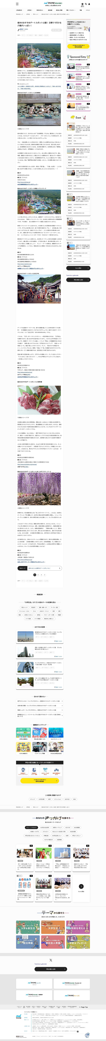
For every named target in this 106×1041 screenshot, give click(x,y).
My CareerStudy (47, 1022)
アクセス (38, 1036)
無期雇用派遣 (82, 1027)
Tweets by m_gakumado (72, 275)
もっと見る (78, 268)
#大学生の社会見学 (44, 827)
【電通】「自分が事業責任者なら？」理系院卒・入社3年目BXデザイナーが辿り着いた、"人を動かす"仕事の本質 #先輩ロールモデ (83, 174)
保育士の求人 (76, 1027)
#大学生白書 (41, 799)
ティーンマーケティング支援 (70, 1019)
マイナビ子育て (75, 1021)
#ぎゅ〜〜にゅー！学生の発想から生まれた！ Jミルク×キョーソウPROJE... (43, 865)
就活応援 (50, 10)
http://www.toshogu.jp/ (24, 182)
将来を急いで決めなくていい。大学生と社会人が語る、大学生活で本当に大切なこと (83, 88)
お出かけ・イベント (44, 611)
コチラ (28, 266)
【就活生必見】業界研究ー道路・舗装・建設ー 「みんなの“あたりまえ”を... (82, 98)
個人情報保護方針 (60, 1036)
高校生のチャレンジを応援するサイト (57, 1019)
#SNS (74, 799)
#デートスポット (39, 652)
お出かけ (40, 35)
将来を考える (40, 10)
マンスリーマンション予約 (83, 1022)
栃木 (36, 35)
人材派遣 (34, 1026)
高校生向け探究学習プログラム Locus (47, 1017)
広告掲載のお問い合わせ (52, 1007)
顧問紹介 (42, 1027)
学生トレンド (35, 14)
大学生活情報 (79, 1019)
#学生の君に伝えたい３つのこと (32, 835)
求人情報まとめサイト (36, 1019)
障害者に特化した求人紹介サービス (52, 1015)
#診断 (67, 835)
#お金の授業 (73, 831)
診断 (59, 611)
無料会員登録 (39, 780)
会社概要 (33, 1036)
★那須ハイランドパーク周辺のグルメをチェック (30, 268)
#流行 (49, 799)
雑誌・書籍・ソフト (44, 1021)
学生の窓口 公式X (78, 279)
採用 (49, 1036)
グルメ (34, 611)
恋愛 (54, 611)
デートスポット (30, 35)
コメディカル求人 (61, 1027)
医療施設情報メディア (62, 1022)
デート (23, 35)
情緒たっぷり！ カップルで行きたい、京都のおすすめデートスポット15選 (37, 710)
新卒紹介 (55, 1026)
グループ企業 (54, 1036)
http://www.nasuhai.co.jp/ (25, 263)
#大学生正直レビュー (57, 835)
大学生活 (29, 10)
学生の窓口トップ (19, 14)
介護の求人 (34, 1028)
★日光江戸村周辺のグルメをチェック (27, 377)
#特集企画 (46, 835)
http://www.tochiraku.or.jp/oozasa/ (27, 464)
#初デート (52, 652)
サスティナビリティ (44, 1036)
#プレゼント (46, 831)
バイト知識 (28, 618)
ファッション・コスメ (24, 611)
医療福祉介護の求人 (78, 1015)
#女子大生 (67, 799)
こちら (26, 466)
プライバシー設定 (58, 1007)
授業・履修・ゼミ (43, 607)
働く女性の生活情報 (36, 1021)
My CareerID (54, 1022)
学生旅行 (33, 607)
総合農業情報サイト (67, 1021)
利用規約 (24, 1007)
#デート (46, 652)
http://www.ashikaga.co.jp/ (25, 559)
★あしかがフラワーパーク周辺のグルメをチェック (31, 562)
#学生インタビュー (76, 835)
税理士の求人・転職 (36, 1027)
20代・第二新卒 (50, 1026)
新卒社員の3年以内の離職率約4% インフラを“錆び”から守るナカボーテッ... (82, 68)
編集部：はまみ (24, 29)
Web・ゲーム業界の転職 (41, 1026)
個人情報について (28, 1007)
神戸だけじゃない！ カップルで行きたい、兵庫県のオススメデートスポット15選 (38, 701)
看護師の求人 (54, 1027)
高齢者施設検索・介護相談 (53, 1023)
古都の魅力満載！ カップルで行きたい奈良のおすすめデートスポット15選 (37, 705)
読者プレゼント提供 (44, 1007)
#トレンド (32, 799)
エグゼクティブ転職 (70, 1026)
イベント (88, 10)
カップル (46, 35)
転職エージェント (62, 1026)
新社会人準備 (59, 10)
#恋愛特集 (59, 839)
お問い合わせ (33, 1007)
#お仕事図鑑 (77, 827)
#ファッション (57, 799)
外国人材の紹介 (49, 1028)
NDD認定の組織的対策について (72, 1007)
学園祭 (59, 614)
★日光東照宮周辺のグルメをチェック (27, 184)
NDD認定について (64, 1007)
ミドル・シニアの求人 (40, 1015)
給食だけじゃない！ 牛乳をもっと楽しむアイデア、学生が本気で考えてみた (81, 865)
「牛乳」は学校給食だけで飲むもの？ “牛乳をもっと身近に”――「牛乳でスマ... (62, 865)
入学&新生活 (19, 10)
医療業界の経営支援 (41, 1028)
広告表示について (38, 1007)
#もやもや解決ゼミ (48, 839)
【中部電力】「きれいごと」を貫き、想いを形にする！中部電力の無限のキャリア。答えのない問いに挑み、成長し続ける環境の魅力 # (83, 128)
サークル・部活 (54, 607)
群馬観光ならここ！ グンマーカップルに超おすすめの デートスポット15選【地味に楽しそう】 (39, 715)
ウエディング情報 (53, 1021)
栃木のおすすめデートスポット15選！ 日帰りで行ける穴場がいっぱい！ (56, 14)
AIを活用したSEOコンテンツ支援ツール (39, 1023)
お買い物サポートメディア (72, 1022)
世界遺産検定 (59, 1021)
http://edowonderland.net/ (25, 372)
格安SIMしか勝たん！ (49, 618)
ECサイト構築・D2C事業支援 (37, 1022)
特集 (81, 10)
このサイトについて (19, 1007)
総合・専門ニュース (45, 1019)
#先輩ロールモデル (34, 831)
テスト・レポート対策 (49, 614)
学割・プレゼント (70, 10)
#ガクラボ (67, 827)
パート (33, 1015)
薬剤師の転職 (48, 1027)
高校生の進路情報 (35, 1017)
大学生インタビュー (28, 614)
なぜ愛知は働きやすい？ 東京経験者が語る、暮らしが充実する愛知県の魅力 (83, 78)
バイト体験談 (37, 618)
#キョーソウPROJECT (31, 827)
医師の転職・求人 (69, 1027)
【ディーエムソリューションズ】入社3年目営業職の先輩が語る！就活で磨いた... (82, 108)
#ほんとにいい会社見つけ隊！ (59, 831)
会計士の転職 (77, 1026)
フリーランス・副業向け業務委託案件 (66, 1015)
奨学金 (38, 614)
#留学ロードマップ (57, 827)
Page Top (84, 1007)
